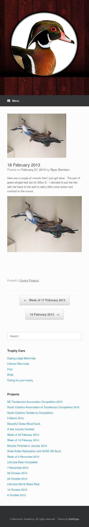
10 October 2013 (17, 490)
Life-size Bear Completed (22, 462)
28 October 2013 (17, 473)
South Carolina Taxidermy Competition (30, 413)
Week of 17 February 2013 (44, 300)
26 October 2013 (17, 479)
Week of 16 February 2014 (23, 440)
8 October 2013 (16, 495)
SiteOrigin (74, 519)
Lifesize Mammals (18, 364)
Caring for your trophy (20, 380)
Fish (9, 369)
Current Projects (29, 280)
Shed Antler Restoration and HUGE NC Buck (34, 451)
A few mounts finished (20, 429)
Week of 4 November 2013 (23, 457)
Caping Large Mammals (21, 358)
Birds (10, 374)
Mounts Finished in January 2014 (27, 446)
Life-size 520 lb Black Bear (23, 484)
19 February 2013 (44, 314)
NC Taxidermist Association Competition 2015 (34, 402)
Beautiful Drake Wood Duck (23, 424)
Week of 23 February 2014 (23, 435)
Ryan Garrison (60, 170)
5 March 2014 (15, 418)
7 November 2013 (17, 468)
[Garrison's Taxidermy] (44, 44)
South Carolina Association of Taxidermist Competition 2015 (43, 407)
